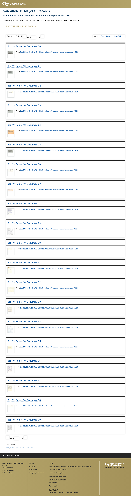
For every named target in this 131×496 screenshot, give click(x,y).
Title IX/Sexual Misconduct (57, 476)
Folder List (59, 20)
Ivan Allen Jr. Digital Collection (18, 15)
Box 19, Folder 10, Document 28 (24, 203)
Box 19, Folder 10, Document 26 (24, 164)
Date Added (118, 36)
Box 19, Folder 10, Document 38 (24, 400)
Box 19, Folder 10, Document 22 (24, 85)
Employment (33, 469)
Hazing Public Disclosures (57, 479)
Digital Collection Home (10, 20)
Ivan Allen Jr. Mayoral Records (26, 11)
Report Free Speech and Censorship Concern (63, 492)
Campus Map (8, 473)
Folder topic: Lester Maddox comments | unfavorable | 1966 (58, 52)
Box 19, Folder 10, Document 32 (24, 282)
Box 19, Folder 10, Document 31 (24, 262)
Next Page (42, 36)
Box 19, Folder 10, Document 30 (24, 243)
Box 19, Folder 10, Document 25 (24, 144)
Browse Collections (47, 20)
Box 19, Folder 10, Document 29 (24, 223)
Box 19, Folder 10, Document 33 (24, 302)
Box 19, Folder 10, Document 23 (24, 105)
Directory (32, 466)
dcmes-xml (14, 448)
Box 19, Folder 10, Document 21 (24, 66)
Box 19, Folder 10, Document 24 (24, 125)
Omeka (17, 455)
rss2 (31, 448)
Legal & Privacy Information (58, 469)
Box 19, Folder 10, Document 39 (24, 419)
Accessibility (53, 483)
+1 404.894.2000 (9, 470)
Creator (108, 36)
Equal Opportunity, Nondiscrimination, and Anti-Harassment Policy (70, 466)
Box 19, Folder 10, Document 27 (24, 184)
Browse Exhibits (74, 20)
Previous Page (24, 36)
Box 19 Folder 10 (31, 52)
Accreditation (53, 489)
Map (65, 20)
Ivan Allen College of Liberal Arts (53, 15)
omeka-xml (25, 448)
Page (29, 37)
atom (7, 448)
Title (102, 36)
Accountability (53, 486)
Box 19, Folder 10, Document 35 (24, 341)
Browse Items (34, 20)
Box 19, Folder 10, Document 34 (24, 321)
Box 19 (22, 52)
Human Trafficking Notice (57, 473)
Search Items (24, 20)
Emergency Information (36, 473)
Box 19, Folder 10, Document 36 (24, 360)
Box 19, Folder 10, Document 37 (24, 380)
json (19, 448)
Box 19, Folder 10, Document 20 (24, 46)
